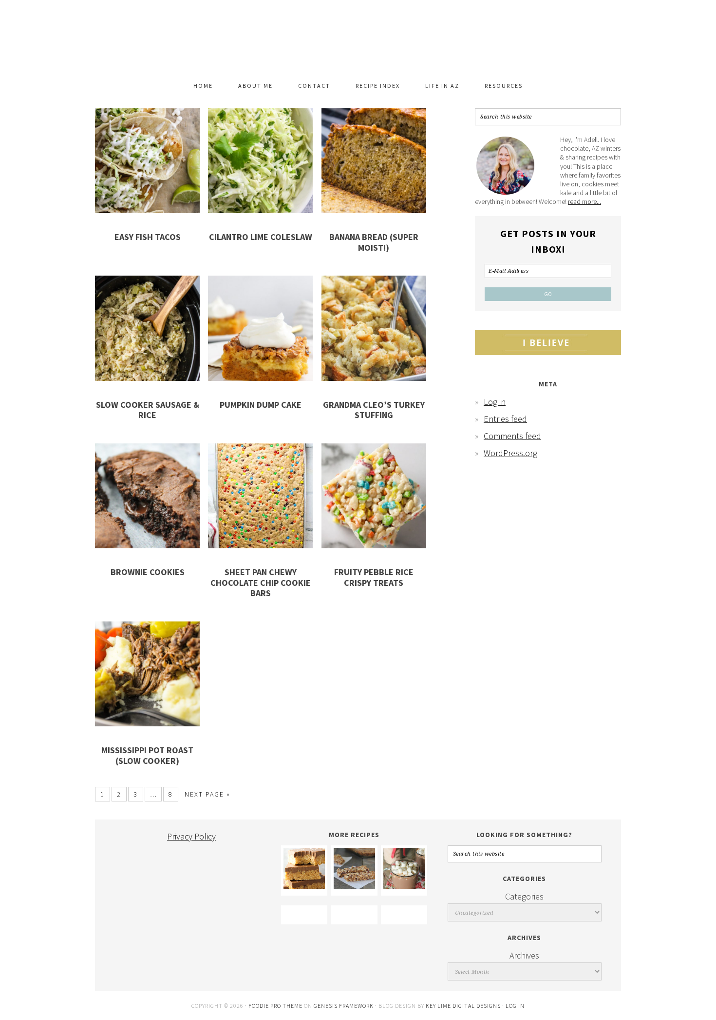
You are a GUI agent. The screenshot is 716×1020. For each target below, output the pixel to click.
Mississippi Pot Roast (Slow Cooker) (147, 755)
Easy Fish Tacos (147, 236)
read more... (584, 201)
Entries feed (505, 418)
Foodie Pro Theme (275, 1005)
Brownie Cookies (148, 572)
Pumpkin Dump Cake (260, 404)
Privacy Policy (191, 836)
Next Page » (207, 794)
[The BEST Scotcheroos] (304, 886)
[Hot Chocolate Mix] (404, 886)
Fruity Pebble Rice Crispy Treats (374, 577)
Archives (524, 955)
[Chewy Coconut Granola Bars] (354, 886)
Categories (524, 896)
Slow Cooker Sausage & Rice (147, 410)
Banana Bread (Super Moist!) (373, 242)
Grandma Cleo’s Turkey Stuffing (374, 410)
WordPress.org (510, 453)
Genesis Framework (344, 1005)
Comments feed (512, 435)
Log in (495, 401)
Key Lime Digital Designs (464, 1005)
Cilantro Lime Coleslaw (260, 236)
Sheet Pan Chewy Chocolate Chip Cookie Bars (260, 582)
